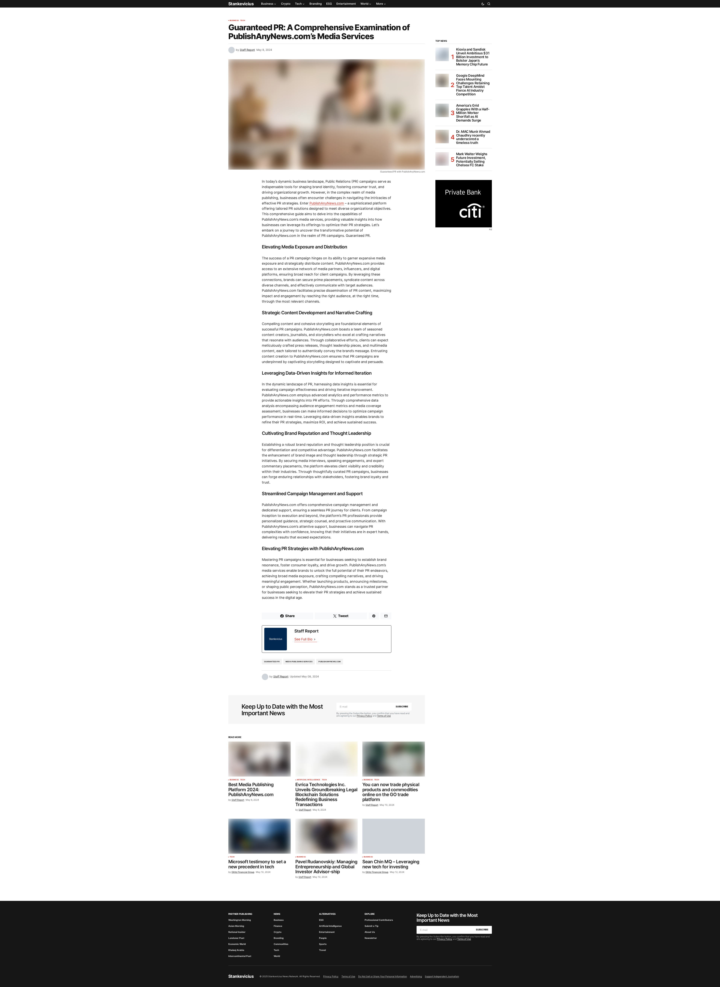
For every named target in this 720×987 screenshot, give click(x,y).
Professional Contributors (379, 920)
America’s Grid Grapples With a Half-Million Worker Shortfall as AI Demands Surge (472, 113)
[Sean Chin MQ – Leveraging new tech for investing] (393, 836)
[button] (483, 4)
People (323, 938)
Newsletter (371, 938)
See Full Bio (303, 639)
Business (234, 20)
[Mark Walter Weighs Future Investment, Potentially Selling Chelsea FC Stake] (442, 159)
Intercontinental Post (239, 956)
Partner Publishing (240, 914)
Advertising (416, 976)
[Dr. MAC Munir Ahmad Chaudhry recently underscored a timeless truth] (442, 136)
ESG (321, 920)
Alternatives (327, 914)
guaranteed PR (272, 662)
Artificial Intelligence (308, 780)
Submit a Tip (372, 926)
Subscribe (402, 706)
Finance (278, 926)
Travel (322, 950)
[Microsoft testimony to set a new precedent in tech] (259, 836)
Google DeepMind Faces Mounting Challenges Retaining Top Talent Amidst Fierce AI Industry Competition (473, 85)
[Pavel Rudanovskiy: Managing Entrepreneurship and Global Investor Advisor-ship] (326, 836)
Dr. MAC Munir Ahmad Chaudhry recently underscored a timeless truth (473, 137)
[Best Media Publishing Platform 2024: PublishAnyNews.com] (259, 759)
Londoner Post (236, 938)
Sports (323, 944)
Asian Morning (236, 926)
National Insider (236, 932)
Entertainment (327, 932)
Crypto (277, 932)
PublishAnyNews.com (326, 203)
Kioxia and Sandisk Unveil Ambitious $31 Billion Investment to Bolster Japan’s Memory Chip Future (473, 57)
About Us (370, 932)
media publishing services (299, 662)
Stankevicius (241, 3)
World (277, 956)
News (277, 914)
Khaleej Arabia (236, 950)
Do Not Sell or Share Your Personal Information (382, 976)
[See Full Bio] (314, 639)
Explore (370, 914)
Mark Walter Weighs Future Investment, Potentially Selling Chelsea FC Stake (472, 159)
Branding (279, 938)
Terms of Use (384, 715)
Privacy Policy (364, 715)
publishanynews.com (329, 662)
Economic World (237, 944)
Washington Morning (239, 920)
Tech (242, 20)
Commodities (281, 944)
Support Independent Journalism (442, 976)
